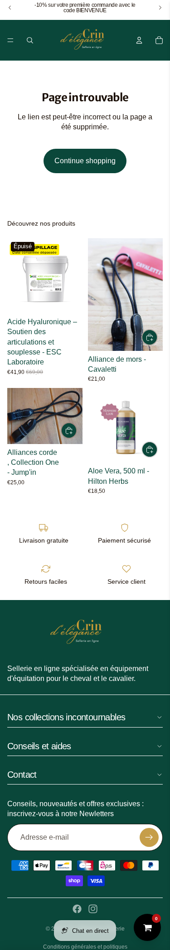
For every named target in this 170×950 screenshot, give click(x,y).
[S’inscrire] (149, 837)
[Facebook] (77, 908)
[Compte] (139, 40)
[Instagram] (92, 908)
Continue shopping (85, 161)
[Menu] (10, 40)
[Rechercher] (30, 40)
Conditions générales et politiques (85, 947)
